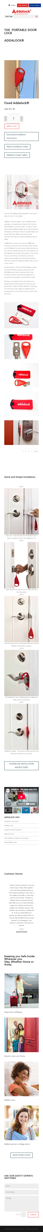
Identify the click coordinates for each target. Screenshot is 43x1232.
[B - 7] (21, 444)
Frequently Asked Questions (13, 830)
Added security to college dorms (17, 1144)
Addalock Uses (8, 825)
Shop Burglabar (35, 5)
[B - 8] (21, 416)
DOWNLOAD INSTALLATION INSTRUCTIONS (21, 765)
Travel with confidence (13, 1012)
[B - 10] (21, 387)
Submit (33, 1215)
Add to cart (12, 126)
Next (36, 451)
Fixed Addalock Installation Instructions (16, 838)
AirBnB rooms (9, 1100)
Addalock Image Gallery (17, 155)
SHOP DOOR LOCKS (21, 1155)
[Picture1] (21, 98)
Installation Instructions (11, 821)
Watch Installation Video (17, 147)
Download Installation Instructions (16, 136)
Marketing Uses (9, 834)
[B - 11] (21, 358)
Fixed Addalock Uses (10, 842)
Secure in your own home (14, 1056)
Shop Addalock (23, 5)
